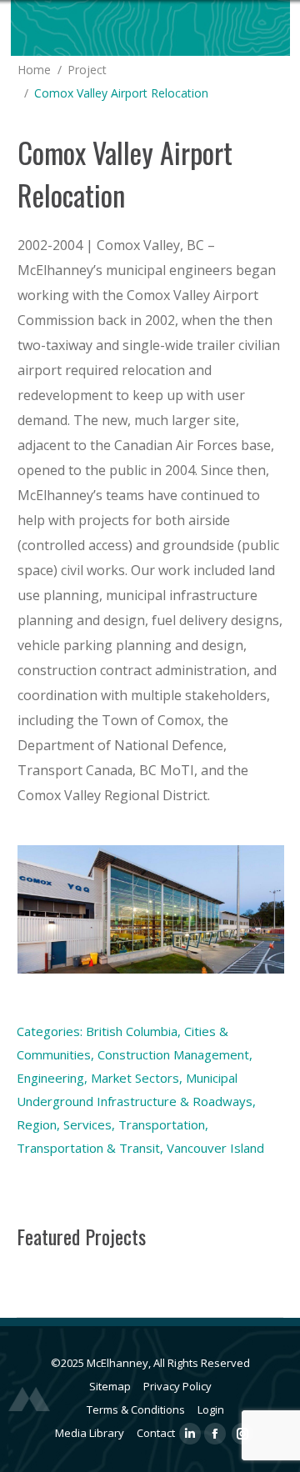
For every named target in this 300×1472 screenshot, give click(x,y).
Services (87, 1124)
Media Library (89, 1432)
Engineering (50, 1077)
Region (37, 1124)
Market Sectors (135, 1077)
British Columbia (132, 1031)
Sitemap (110, 1386)
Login (211, 1409)
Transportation (161, 1124)
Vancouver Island (215, 1147)
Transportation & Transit (88, 1147)
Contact (156, 1432)
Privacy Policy (177, 1386)
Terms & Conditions (136, 1409)
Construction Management (173, 1054)
